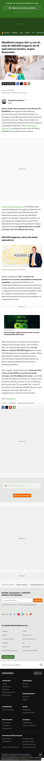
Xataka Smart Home (8, 692)
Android (5, 643)
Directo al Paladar (8, 710)
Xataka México (7, 738)
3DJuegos (26, 684)
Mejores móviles (21, 585)
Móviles (14, 33)
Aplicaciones (27, 635)
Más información (24, 759)
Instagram (22, 614)
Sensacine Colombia (29, 744)
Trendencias (6, 723)
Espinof (25, 699)
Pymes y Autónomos (29, 725)
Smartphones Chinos (9, 650)
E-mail (28, 83)
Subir (36, 673)
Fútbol (27, 33)
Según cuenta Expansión (12, 206)
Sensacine (26, 697)
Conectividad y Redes (30, 650)
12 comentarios (9, 84)
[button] (17, 100)
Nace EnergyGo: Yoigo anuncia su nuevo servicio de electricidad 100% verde (21, 333)
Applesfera (5, 689)
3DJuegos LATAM (28, 738)
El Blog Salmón (27, 723)
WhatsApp (26, 647)
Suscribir (37, 600)
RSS (26, 614)
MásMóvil (12, 403)
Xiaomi (4, 635)
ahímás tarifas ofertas (26, 403)
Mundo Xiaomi (6, 695)
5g (23, 643)
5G (33, 33)
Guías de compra (8, 639)
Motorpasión (27, 710)
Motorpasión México (29, 747)
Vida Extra (26, 686)
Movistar (5, 631)
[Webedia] (8, 674)
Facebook (17, 83)
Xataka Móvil (6, 686)
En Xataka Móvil (8, 330)
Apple (25, 631)
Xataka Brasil (6, 741)
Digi (21, 33)
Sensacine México (28, 741)
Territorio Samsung (29, 639)
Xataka (4, 684)
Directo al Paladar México (10, 747)
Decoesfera (6, 725)
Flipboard (25, 83)
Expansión (10, 398)
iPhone (4, 647)
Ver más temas (8, 657)
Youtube (18, 614)
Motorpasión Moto (28, 712)
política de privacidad (29, 605)
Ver (23, 495)
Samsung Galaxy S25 (37, 585)
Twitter (21, 83)
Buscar (41, 665)
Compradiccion (7, 728)
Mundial (6, 33)
